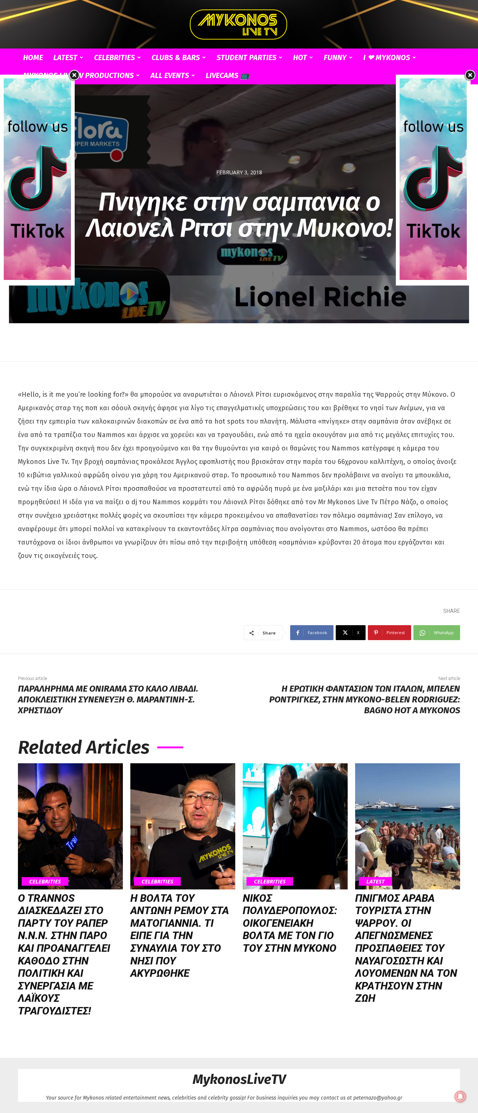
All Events (169, 75)
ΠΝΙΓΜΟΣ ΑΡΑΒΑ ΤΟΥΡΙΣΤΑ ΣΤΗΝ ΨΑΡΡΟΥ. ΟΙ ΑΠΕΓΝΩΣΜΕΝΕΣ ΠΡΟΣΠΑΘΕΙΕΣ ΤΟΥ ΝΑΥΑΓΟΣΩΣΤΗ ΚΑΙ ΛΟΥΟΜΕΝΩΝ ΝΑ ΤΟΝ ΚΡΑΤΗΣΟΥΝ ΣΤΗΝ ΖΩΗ (406, 948)
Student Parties (246, 57)
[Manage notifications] (460, 1097)
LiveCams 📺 (227, 75)
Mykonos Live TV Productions (78, 75)
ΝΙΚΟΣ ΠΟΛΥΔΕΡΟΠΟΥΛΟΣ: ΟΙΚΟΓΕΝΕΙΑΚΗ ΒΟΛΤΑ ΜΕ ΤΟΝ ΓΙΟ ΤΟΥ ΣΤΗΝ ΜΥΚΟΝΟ (290, 923)
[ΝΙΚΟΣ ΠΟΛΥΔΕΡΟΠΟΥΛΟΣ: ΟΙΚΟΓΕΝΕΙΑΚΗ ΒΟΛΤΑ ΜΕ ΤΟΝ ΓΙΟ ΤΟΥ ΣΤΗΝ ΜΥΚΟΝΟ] (295, 826)
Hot (300, 57)
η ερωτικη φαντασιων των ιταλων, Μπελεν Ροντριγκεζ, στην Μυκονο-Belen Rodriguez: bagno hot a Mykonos (364, 699)
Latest (65, 57)
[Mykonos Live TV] (239, 24)
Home (33, 57)
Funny (335, 57)
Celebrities (114, 57)
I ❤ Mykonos (386, 57)
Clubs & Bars (176, 57)
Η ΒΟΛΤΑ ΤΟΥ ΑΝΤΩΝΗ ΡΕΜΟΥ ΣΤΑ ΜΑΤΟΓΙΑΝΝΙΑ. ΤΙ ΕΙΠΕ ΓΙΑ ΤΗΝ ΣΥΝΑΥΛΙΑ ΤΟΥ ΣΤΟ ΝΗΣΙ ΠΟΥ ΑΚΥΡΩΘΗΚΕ (179, 936)
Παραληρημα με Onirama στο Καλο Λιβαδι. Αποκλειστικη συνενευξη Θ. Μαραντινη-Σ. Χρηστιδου (108, 699)
